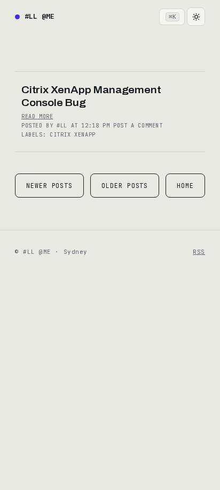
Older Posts (124, 186)
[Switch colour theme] (196, 16)
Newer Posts (49, 186)
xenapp (85, 134)
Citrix (62, 134)
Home (185, 186)
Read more (37, 116)
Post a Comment (138, 125)
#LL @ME (39, 16)
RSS (199, 251)
